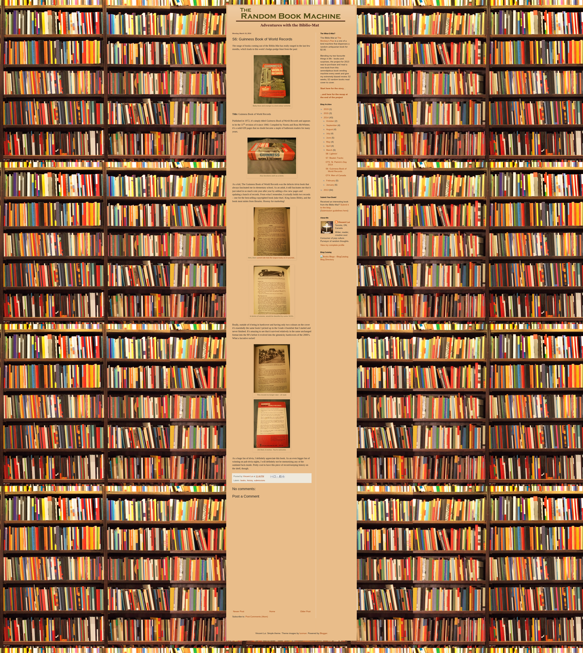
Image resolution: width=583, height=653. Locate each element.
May (328, 142)
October (330, 121)
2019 (326, 109)
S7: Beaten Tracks (334, 158)
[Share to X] (277, 476)
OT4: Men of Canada (336, 175)
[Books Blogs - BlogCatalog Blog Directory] (335, 259)
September (332, 125)
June (329, 137)
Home (272, 611)
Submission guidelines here (334, 210)
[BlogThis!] (274, 476)
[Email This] (271, 476)
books (243, 480)
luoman (303, 633)
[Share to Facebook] (280, 476)
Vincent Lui (344, 222)
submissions (259, 480)
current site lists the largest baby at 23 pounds (275, 258)
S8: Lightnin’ (332, 153)
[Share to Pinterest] (283, 476)
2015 (326, 113)
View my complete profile (332, 245)
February (331, 180)
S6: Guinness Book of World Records (336, 169)
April (328, 146)
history (250, 480)
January (330, 185)
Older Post (305, 611)
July (328, 133)
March (329, 150)
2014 (326, 117)
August (330, 129)
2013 (326, 190)
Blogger (323, 633)
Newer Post (238, 611)
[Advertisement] (272, 587)
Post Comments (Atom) (256, 616)
